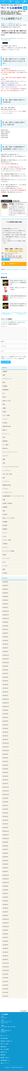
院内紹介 (4, 1046)
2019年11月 (6, 878)
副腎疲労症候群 (7, 485)
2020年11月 (6, 834)
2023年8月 (5, 713)
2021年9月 (5, 798)
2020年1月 (5, 871)
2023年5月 (5, 724)
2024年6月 (5, 677)
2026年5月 (5, 593)
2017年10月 (6, 970)
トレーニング (6, 558)
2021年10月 (6, 794)
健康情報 (5, 441)
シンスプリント (7, 470)
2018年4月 (5, 948)
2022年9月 (5, 754)
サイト (2, 351)
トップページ (5, 1035)
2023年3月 (5, 732)
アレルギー (5, 488)
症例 (4, 437)
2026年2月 (5, 603)
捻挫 (4, 510)
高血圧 (4, 554)
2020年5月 (5, 856)
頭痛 (4, 375)
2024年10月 (6, 662)
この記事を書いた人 (7, 201)
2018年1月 (5, 959)
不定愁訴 (14, 269)
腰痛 (4, 569)
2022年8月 (5, 757)
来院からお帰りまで (7, 1041)
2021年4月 (5, 816)
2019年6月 (5, 897)
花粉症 (4, 411)
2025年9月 (5, 622)
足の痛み (5, 422)
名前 (3, 341)
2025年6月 (5, 633)
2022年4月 (5, 772)
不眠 (4, 463)
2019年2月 (5, 911)
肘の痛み (5, 573)
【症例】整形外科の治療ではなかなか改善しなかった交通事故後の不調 (18, 282)
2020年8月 (5, 845)
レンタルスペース (7, 492)
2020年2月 (5, 867)
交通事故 (5, 386)
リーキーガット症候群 (8, 551)
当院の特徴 (5, 1038)
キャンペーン (6, 433)
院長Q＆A (5, 448)
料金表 (3, 1054)
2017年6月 (5, 985)
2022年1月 (5, 783)
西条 (11, 269)
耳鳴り (4, 397)
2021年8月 (5, 801)
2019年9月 (5, 886)
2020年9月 (5, 842)
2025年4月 (5, 640)
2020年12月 (6, 831)
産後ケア (5, 430)
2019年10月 (6, 882)
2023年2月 (5, 735)
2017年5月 (5, 988)
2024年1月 (5, 695)
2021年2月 (5, 823)
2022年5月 (5, 768)
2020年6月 (5, 853)
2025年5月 (5, 636)
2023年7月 (5, 717)
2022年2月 (5, 779)
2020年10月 (6, 838)
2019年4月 (5, 904)
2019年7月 (5, 893)
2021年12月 (6, 787)
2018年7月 (5, 937)
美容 (4, 404)
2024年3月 (5, 688)
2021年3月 (5, 820)
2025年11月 (6, 614)
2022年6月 (5, 765)
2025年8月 (5, 625)
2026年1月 (5, 607)
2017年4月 (5, 992)
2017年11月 (6, 966)
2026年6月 (5, 589)
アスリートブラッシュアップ (10, 452)
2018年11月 (6, 922)
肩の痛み (5, 525)
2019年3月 (5, 908)
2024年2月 (5, 691)
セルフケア (5, 455)
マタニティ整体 (7, 540)
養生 (4, 477)
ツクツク (5, 419)
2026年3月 (5, 600)
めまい (4, 562)
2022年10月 (6, 750)
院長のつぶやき (8, 39)
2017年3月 (5, 996)
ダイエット (5, 547)
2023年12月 (6, 699)
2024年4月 (5, 684)
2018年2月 (5, 955)
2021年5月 (5, 812)
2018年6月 (5, 941)
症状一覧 (4, 1052)
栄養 (4, 499)
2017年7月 (5, 981)
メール (3, 346)
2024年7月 (5, 673)
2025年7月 (5, 629)
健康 (17, 269)
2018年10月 (6, 926)
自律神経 (5, 273)
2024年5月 (5, 680)
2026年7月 (5, 585)
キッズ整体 (5, 444)
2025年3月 (5, 644)
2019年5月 (5, 900)
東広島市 (8, 269)
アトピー (5, 532)
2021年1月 (5, 827)
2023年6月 (5, 721)
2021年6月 (5, 809)
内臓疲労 (5, 371)
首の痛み (5, 514)
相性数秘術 (5, 389)
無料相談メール (14, 263)
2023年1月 (5, 739)
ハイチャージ (6, 481)
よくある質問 (5, 1049)
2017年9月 (5, 974)
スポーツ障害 (6, 415)
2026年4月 (5, 596)
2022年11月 (6, 746)
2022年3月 (5, 776)
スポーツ (20, 269)
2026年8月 (5, 581)
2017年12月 (6, 963)
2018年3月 (5, 952)
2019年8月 (5, 889)
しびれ (4, 536)
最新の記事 (17, 201)
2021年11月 (6, 790)
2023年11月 (6, 702)
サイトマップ (5, 1063)
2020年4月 (5, 860)
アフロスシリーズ (7, 378)
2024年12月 (6, 655)
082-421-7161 (16, 250)
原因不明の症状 (7, 426)
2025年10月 (6, 618)
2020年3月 (5, 864)
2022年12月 (6, 743)
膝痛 (4, 459)
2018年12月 (6, 919)
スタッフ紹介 (5, 1043)
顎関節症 (5, 529)
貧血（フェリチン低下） (9, 518)
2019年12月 (6, 875)
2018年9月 (5, 930)
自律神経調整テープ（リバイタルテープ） (14, 496)
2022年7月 (5, 761)
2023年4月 (5, 728)
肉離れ (4, 408)
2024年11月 (6, 658)
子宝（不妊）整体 (7, 474)
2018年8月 (5, 933)
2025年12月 (6, 611)
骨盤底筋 (5, 507)
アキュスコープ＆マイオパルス (11, 466)
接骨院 (24, 269)
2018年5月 (5, 944)
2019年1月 (5, 915)
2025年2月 (5, 647)
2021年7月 (5, 805)
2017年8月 (5, 977)
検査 (4, 382)
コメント (4, 326)
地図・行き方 (6, 259)
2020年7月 (5, 849)
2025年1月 (5, 651)
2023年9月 (5, 710)
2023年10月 (6, 706)
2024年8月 (5, 669)
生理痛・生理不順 (7, 503)
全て (3, 39)
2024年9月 (5, 666)
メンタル (5, 565)
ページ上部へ (23, 1011)
